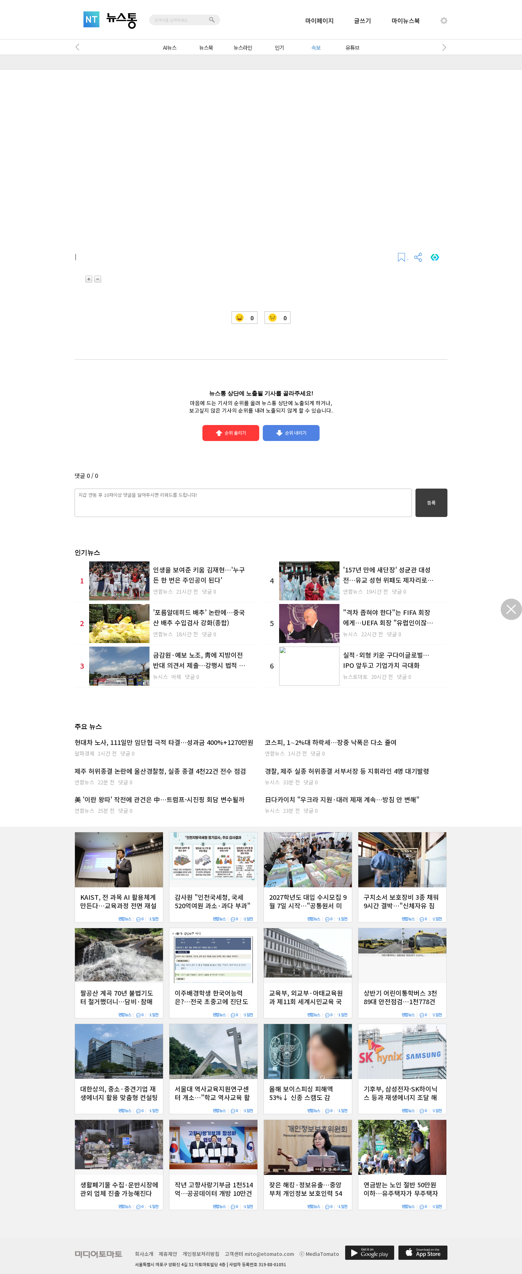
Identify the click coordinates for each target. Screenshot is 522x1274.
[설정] (443, 20)
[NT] (91, 19)
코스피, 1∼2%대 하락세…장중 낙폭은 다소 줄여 (331, 742)
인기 (279, 47)
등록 (431, 502)
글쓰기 (362, 20)
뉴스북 (206, 47)
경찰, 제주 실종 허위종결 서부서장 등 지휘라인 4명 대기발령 (347, 770)
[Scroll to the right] (442, 47)
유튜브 (352, 47)
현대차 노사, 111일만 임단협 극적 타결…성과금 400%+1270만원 (164, 742)
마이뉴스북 (406, 20)
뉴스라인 (243, 47)
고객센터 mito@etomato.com (259, 1253)
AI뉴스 (169, 47)
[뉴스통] (122, 21)
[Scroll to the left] (79, 47)
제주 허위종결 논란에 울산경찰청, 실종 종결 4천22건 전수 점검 (160, 770)
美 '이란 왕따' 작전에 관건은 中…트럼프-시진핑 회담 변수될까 (160, 799)
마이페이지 (319, 20)
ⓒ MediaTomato (319, 1253)
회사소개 (144, 1253)
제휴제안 (168, 1253)
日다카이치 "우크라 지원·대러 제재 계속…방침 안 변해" (342, 799)
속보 (316, 47)
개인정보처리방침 (201, 1253)
